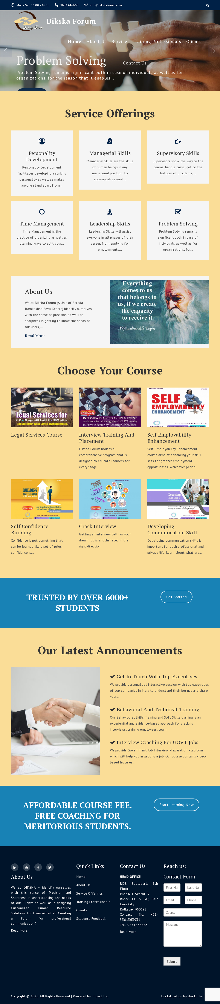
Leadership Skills (110, 224)
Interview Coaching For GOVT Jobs (157, 742)
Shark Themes (198, 996)
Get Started (176, 596)
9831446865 (70, 5)
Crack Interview (97, 526)
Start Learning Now (176, 804)
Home (74, 41)
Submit (172, 961)
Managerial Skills (110, 153)
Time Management (42, 224)
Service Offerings (89, 893)
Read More (35, 335)
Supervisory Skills (178, 153)
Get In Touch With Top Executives (156, 676)
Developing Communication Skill (172, 529)
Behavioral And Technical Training (157, 709)
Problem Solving (178, 224)
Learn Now (42, 407)
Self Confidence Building (30, 529)
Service (119, 41)
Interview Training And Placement (106, 438)
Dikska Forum (71, 21)
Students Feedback (91, 918)
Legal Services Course (37, 435)
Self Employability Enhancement (169, 438)
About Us (97, 41)
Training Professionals (157, 41)
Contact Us (135, 63)
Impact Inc (100, 996)
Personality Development (42, 156)
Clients (194, 41)
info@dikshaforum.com (106, 5)
